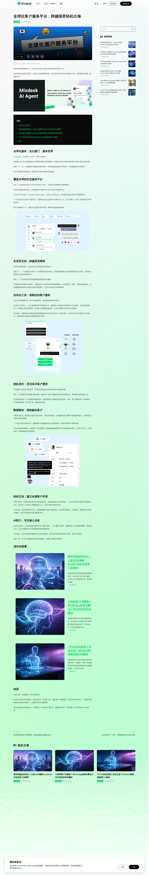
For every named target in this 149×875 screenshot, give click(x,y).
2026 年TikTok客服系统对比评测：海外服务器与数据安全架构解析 (113, 91)
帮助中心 (53, 4)
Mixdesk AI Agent (25, 125)
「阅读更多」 (72, 585)
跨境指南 (16, 22)
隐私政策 (18, 868)
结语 (20, 141)
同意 (134, 867)
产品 (37, 4)
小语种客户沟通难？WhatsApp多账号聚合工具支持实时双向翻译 (41, 133)
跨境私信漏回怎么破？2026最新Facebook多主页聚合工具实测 (110, 72)
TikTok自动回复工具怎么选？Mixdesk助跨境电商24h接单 (38, 137)
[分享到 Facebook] (28, 56)
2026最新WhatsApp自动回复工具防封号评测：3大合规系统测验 (113, 82)
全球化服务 (17, 157)
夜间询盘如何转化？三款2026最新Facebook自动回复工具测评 (40, 129)
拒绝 (122, 867)
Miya (23, 64)
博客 (61, 4)
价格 (45, 4)
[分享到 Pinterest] (37, 56)
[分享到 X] (33, 56)
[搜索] (132, 29)
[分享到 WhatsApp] (42, 56)
